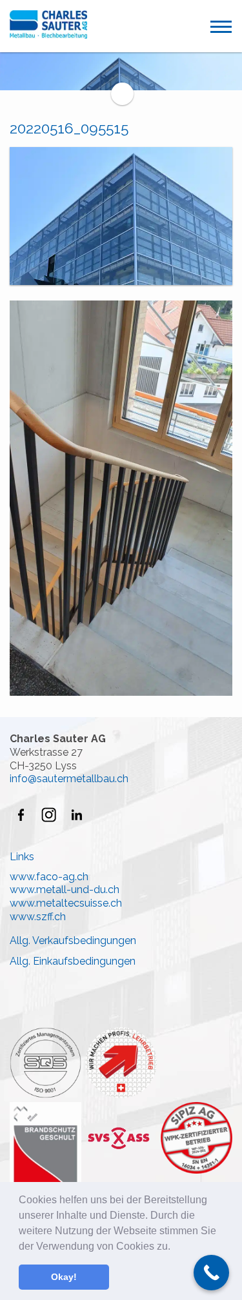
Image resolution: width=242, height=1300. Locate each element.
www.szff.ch (38, 917)
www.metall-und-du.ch (64, 889)
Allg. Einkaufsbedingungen (73, 961)
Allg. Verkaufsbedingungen (73, 940)
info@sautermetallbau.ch (69, 779)
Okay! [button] (64, 1277)
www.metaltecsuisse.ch (66, 903)
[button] (175, 1247)
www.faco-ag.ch (49, 877)
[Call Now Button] (211, 1272)
